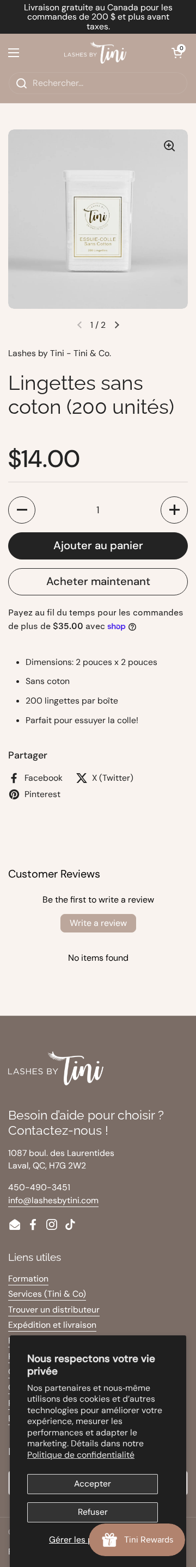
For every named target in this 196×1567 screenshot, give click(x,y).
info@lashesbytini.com (53, 1200)
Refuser (93, 1512)
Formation (28, 1278)
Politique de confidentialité (80, 1454)
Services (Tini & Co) (47, 1293)
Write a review (98, 923)
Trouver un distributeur (54, 1309)
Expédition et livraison (52, 1324)
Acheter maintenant (98, 581)
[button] (177, 53)
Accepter (92, 1483)
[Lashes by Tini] (95, 53)
